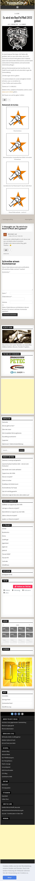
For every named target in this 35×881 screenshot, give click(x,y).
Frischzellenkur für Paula (9, 488)
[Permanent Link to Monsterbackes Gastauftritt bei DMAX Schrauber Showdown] (17, 144)
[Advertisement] (17, 396)
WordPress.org (6, 707)
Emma (4, 536)
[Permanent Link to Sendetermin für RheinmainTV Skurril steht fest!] (17, 173)
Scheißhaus (5, 565)
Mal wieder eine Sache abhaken (11, 469)
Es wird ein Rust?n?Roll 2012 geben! (17, 19)
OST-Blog (4, 773)
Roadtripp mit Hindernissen (10, 484)
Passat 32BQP (6, 554)
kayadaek (5, 796)
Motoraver (5, 785)
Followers (26, 590)
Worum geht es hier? (8, 426)
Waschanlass (17, 131)
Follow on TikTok (24, 586)
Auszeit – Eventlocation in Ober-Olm (12, 813)
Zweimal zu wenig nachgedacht (11, 460)
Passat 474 (5, 558)
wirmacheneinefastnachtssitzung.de (12, 810)
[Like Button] (4, 99)
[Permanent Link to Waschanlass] (17, 118)
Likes (6, 592)
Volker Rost (5, 799)
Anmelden (5, 696)
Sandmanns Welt (7, 776)
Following (16, 590)
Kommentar (6, 272)
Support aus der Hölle (8, 473)
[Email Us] (22, 714)
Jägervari (4, 547)
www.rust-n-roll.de (7, 92)
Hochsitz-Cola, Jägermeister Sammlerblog (14, 722)
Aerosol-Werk (6, 754)
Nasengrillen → (29, 219)
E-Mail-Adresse (7, 296)
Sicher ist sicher (6, 480)
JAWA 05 (4, 550)
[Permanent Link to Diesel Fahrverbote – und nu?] (17, 199)
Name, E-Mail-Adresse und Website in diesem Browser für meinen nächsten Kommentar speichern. (15, 309)
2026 (17, 625)
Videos (7, 590)
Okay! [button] (10, 877)
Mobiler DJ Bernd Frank (8, 740)
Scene (17, 13)
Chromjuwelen (6, 788)
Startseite (5, 422)
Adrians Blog (5, 751)
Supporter (5, 440)
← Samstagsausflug (7, 219)
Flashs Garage (6, 764)
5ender (4, 529)
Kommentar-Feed (7, 703)
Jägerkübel (5, 543)
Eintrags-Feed (6, 699)
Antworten (6, 253)
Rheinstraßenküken (8, 729)
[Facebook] (15, 714)
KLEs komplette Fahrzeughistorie (11, 433)
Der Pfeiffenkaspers (8, 758)
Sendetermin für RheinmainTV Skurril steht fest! (17, 186)
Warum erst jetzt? (7, 477)
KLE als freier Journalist (8, 743)
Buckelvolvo (5, 532)
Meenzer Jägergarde (8, 725)
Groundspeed (6, 767)
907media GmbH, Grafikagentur (11, 737)
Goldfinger (5, 539)
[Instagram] (19, 714)
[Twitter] (12, 714)
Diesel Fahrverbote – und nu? (17, 212)
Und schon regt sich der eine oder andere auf (15, 495)
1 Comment (23, 24)
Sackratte (5, 561)
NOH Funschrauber (7, 770)
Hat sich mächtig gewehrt (9, 491)
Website (4, 302)
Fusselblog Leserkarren (9, 436)
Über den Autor (6, 429)
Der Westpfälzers (7, 761)
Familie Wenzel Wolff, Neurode (11, 807)
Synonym (11, 234)
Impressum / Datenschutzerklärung (12, 444)
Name (4, 293)
